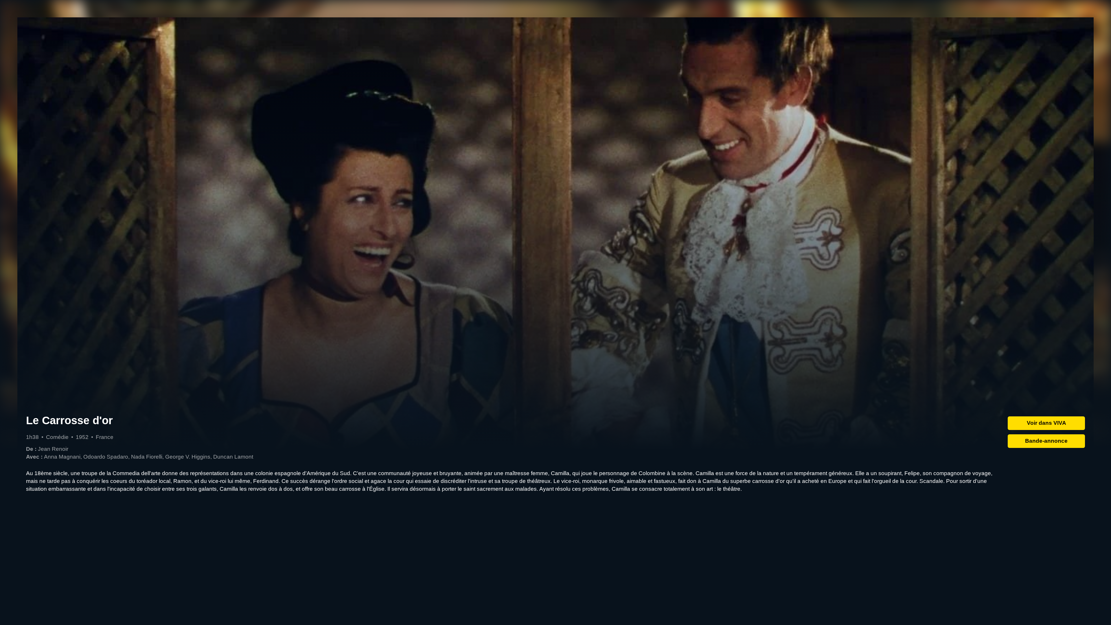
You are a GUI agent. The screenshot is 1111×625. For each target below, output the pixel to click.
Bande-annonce (1046, 441)
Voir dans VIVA (1046, 423)
